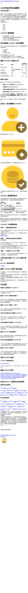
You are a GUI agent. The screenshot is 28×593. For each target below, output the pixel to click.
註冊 (3, 390)
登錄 (2, 390)
